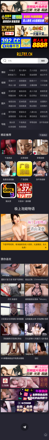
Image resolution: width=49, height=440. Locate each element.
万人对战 (33, 70)
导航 (3, 124)
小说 (3, 113)
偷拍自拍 (22, 91)
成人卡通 (33, 91)
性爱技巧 (43, 116)
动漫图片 (43, 101)
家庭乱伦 (22, 112)
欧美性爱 (43, 91)
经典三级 (22, 95)
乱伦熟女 (33, 95)
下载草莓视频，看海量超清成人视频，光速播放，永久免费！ (25, 246)
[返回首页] (45, 434)
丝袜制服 (22, 85)
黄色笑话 (33, 116)
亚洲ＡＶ (12, 80)
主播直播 (33, 85)
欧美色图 (33, 101)
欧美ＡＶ (33, 80)
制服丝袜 (12, 95)
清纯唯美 (22, 106)
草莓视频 (33, 122)
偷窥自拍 (12, 101)
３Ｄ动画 (43, 80)
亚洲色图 (22, 101)
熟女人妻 (12, 85)
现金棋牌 (33, 75)
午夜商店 (22, 122)
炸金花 (22, 75)
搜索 (43, 60)
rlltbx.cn (24, 54)
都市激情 (12, 112)
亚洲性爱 (12, 91)
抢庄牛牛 (43, 75)
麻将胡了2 (12, 75)
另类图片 (43, 106)
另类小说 (22, 116)
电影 (3, 93)
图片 (3, 103)
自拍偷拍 (22, 80)
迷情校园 (12, 116)
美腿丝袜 (12, 106)
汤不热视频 (43, 122)
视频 (3, 82)
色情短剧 (22, 126)
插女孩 (12, 122)
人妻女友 (33, 112)
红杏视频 (12, 126)
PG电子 (12, 70)
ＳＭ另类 (43, 85)
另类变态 (43, 95)
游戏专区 (43, 70)
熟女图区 (33, 106)
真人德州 (22, 70)
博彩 (3, 72)
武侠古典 (43, 112)
